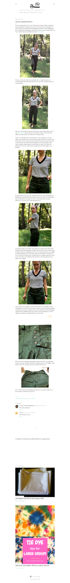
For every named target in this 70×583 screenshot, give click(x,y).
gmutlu (38, 579)
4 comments (21, 568)
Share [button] (16, 396)
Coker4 (21, 412)
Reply (20, 409)
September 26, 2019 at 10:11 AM (41, 405)
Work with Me (34, 12)
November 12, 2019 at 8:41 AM (29, 412)
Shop (40, 12)
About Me (26, 12)
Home (21, 12)
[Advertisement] (35, 452)
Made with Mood (21, 398)
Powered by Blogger (36, 576)
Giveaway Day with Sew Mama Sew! (29, 498)
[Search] (54, 3)
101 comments (21, 501)
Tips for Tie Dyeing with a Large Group (32, 565)
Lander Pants (41, 31)
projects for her (28, 398)
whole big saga (21, 133)
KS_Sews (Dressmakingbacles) (26, 405)
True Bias (33, 398)
